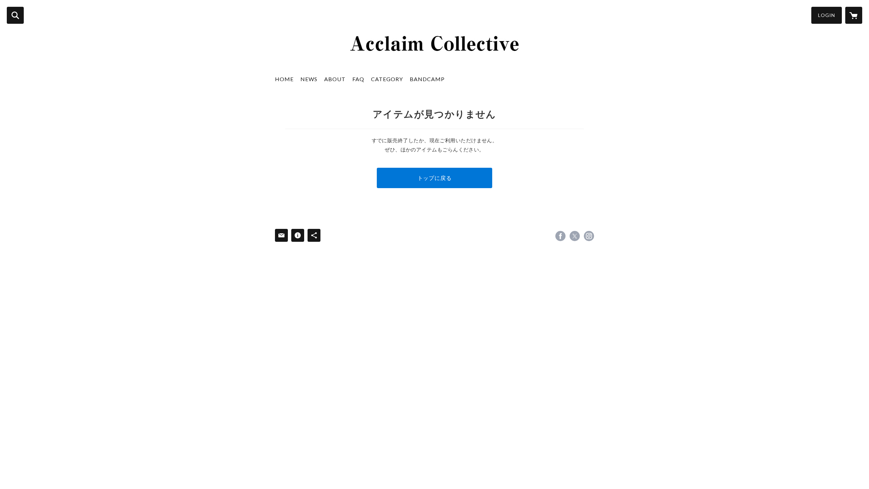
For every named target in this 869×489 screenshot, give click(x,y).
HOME (284, 79)
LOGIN (826, 15)
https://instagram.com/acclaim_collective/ (589, 236)
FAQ (358, 79)
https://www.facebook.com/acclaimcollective (560, 236)
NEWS (308, 79)
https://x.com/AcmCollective (575, 236)
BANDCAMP (427, 79)
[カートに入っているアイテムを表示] (853, 15)
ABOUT (335, 79)
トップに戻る (435, 178)
